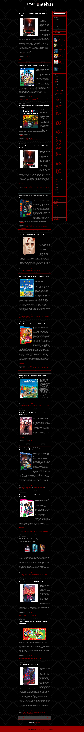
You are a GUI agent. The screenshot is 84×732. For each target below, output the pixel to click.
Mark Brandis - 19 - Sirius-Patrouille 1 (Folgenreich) (61, 50)
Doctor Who (30, 441)
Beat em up (35, 98)
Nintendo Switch (41, 98)
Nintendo (38, 316)
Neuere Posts (22, 717)
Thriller (43, 187)
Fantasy (31, 316)
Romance (21, 532)
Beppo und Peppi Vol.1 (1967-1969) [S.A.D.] (61, 55)
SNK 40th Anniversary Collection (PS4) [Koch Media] (33, 65)
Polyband (43, 316)
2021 (56, 84)
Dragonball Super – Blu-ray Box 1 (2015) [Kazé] (32, 324)
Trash (43, 57)
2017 (56, 182)
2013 (56, 189)
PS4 (46, 98)
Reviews (30, 57)
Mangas (21, 488)
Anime (23, 226)
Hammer (27, 614)
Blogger (55, 729)
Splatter (40, 57)
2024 (56, 79)
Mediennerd (56, 205)
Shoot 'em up (28, 99)
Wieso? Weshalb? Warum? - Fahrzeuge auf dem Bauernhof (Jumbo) (59, 63)
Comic (26, 441)
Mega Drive (27, 657)
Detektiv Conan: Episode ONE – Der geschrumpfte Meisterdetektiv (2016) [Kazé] (33, 449)
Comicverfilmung (28, 487)
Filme (23, 57)
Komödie (44, 367)
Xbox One (42, 658)
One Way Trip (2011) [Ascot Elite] (60, 68)
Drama (23, 270)
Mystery (44, 226)
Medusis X (55, 207)
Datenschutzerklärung (40, 7)
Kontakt (31, 7)
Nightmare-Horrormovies (58, 210)
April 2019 (58, 102)
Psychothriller (34, 574)
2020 (56, 85)
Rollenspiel (25, 658)
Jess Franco (36, 712)
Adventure (27, 98)
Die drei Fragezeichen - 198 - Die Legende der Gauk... (59, 118)
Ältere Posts (47, 717)
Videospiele (33, 99)
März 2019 (58, 103)
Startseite (21, 7)
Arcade (31, 98)
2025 (56, 78)
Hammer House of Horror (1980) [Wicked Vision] (32, 582)
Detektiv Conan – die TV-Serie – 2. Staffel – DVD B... (59, 127)
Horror (26, 57)
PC (38, 657)
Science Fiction (35, 57)
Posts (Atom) (37, 722)
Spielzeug (55, 30)
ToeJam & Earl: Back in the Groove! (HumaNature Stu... (58, 171)
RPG (24, 99)
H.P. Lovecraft (28, 712)
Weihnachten (22, 575)
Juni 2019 (58, 99)
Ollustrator (46, 729)
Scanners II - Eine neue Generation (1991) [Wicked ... (59, 107)
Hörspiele (38, 139)
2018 (56, 181)
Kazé (36, 226)
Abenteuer (24, 139)
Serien (24, 228)
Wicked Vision (42, 270)
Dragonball (30, 367)
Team (27, 7)
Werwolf (28, 615)
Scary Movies (56, 216)
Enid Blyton (29, 405)
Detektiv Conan (28, 226)
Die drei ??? (29, 139)
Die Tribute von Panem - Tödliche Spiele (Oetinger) (61, 44)
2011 (56, 192)
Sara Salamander (57, 212)
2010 (56, 193)
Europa (33, 139)
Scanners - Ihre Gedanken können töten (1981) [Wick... (59, 123)
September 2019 (59, 93)
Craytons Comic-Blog (57, 199)
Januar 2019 (58, 179)
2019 (56, 87)
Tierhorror (24, 615)
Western (37, 270)
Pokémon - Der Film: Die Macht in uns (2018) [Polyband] (34, 276)
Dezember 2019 (59, 88)
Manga (41, 226)
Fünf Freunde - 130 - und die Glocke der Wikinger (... (58, 144)
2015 (56, 186)
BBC (23, 441)
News (55, 26)
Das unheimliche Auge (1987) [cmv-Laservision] (61, 39)
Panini (34, 441)
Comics (55, 19)
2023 (56, 81)
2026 (56, 76)
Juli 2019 (57, 97)
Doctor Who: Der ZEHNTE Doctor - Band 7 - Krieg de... (59, 149)
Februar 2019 (58, 177)
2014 (56, 187)
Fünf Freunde (38, 405)
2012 (56, 190)
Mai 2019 (57, 100)
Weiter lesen (21, 53)
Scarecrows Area (57, 214)
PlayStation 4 (42, 657)
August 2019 (58, 96)
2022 (56, 82)
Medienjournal (56, 203)
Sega (39, 658)
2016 (56, 184)
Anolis (23, 574)
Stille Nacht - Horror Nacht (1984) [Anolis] (30, 539)
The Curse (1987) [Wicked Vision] (28, 664)
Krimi (41, 139)
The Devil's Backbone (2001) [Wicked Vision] (31, 234)
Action (23, 98)
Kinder (47, 405)
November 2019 (59, 90)
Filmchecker (56, 201)
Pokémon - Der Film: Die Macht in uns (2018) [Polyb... (59, 136)
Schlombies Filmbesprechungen (57, 219)
